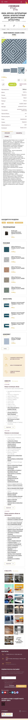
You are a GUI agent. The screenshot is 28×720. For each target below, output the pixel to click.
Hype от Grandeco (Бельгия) (14, 447)
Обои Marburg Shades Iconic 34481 (17, 257)
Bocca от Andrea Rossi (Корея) (15, 465)
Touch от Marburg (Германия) (15, 536)
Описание (7, 133)
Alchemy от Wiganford (13, 545)
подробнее (8, 427)
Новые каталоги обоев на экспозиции (12, 514)
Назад (5, 348)
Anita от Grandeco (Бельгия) (14, 540)
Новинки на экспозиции (12, 433)
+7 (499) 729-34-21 (10, 654)
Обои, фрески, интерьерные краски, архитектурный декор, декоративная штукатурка (14, 16)
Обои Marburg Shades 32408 (16, 338)
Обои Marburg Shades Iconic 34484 (17, 277)
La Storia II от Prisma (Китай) (14, 544)
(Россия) (14, 409)
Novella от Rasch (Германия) (14, 553)
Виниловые (10, 222)
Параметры (19, 133)
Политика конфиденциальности (10, 686)
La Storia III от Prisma (13, 441)
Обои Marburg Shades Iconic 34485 (17, 288)
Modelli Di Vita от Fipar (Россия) (15, 529)
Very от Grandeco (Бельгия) (14, 518)
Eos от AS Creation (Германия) (15, 522)
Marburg (25, 89)
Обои (8, 29)
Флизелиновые (19, 222)
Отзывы (7, 136)
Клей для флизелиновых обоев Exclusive (16, 232)
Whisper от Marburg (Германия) (15, 531)
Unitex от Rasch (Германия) (14, 442)
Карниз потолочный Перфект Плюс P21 (17, 303)
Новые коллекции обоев (12, 387)
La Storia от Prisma (12, 542)
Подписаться (21, 686)
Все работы (15, 571)
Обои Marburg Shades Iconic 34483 (17, 267)
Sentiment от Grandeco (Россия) (15, 519)
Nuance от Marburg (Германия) (15, 485)
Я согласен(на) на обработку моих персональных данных (10, 684)
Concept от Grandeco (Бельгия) (15, 496)
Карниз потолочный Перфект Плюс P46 (17, 323)
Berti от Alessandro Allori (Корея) (15, 488)
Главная (3, 29)
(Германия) (13, 414)
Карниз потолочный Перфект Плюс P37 (17, 313)
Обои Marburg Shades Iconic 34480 (17, 247)
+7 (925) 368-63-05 (18, 654)
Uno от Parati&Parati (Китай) (14, 524)
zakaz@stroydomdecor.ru (11, 664)
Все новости (15, 381)
